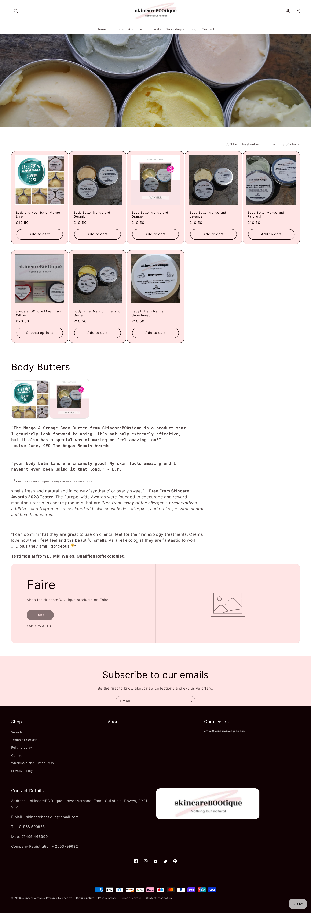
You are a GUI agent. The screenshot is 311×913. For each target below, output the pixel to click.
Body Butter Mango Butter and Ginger (97, 313)
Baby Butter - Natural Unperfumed (148, 313)
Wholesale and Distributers (32, 763)
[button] (16, 11)
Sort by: (232, 144)
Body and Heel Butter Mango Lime (38, 214)
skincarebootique (33, 897)
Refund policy (22, 747)
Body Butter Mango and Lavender (208, 214)
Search (16, 732)
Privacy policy (107, 897)
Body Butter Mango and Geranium (92, 214)
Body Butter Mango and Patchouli (266, 214)
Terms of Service (24, 740)
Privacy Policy (22, 771)
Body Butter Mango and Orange (150, 214)
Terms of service (131, 897)
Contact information (159, 897)
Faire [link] (40, 615)
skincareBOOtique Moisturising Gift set (39, 313)
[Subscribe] (190, 701)
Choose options (39, 333)
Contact (17, 755)
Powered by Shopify (59, 897)
